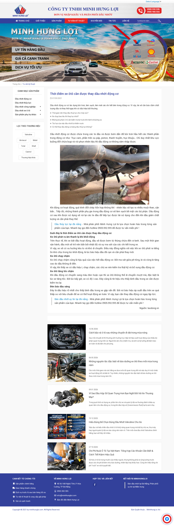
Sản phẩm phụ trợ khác (25, 114)
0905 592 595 (153, 9)
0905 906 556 (153, 12)
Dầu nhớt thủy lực (23, 103)
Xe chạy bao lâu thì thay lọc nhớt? (65, 116)
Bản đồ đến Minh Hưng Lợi (68, 500)
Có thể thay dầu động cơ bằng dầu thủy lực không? (72, 127)
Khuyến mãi (96, 21)
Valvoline (28, 135)
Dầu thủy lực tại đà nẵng (68, 224)
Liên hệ (125, 21)
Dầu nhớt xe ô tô (22, 110)
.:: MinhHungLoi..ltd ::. (153, 510)
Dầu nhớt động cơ (23, 99)
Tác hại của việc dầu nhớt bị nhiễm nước (68, 123)
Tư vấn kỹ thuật (76, 21)
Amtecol (22, 140)
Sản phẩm (57, 21)
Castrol (28, 152)
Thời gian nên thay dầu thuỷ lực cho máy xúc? (70, 113)
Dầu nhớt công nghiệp (25, 107)
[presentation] (2, 52)
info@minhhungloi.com (66, 495)
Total (23, 146)
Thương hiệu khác (28, 158)
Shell (34, 146)
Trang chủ (23, 21)
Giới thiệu (40, 21)
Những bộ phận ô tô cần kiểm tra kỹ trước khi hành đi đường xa (77, 120)
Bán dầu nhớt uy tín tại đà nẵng (71, 299)
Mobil (35, 140)
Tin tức (112, 21)
